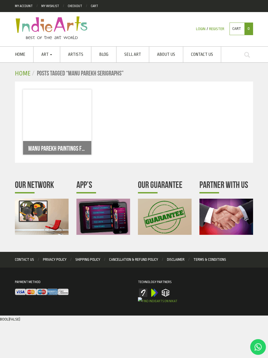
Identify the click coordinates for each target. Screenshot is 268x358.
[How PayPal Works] (42, 292)
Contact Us (202, 54)
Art (45, 54)
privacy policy (54, 259)
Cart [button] (241, 28)
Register (216, 29)
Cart (94, 6)
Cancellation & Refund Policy (133, 259)
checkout (75, 6)
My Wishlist (50, 6)
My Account (24, 6)
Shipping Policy (87, 259)
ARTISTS (75, 54)
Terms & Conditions (209, 259)
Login (200, 29)
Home (20, 54)
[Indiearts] (51, 28)
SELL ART (132, 54)
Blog (103, 54)
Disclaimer (176, 259)
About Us (166, 54)
